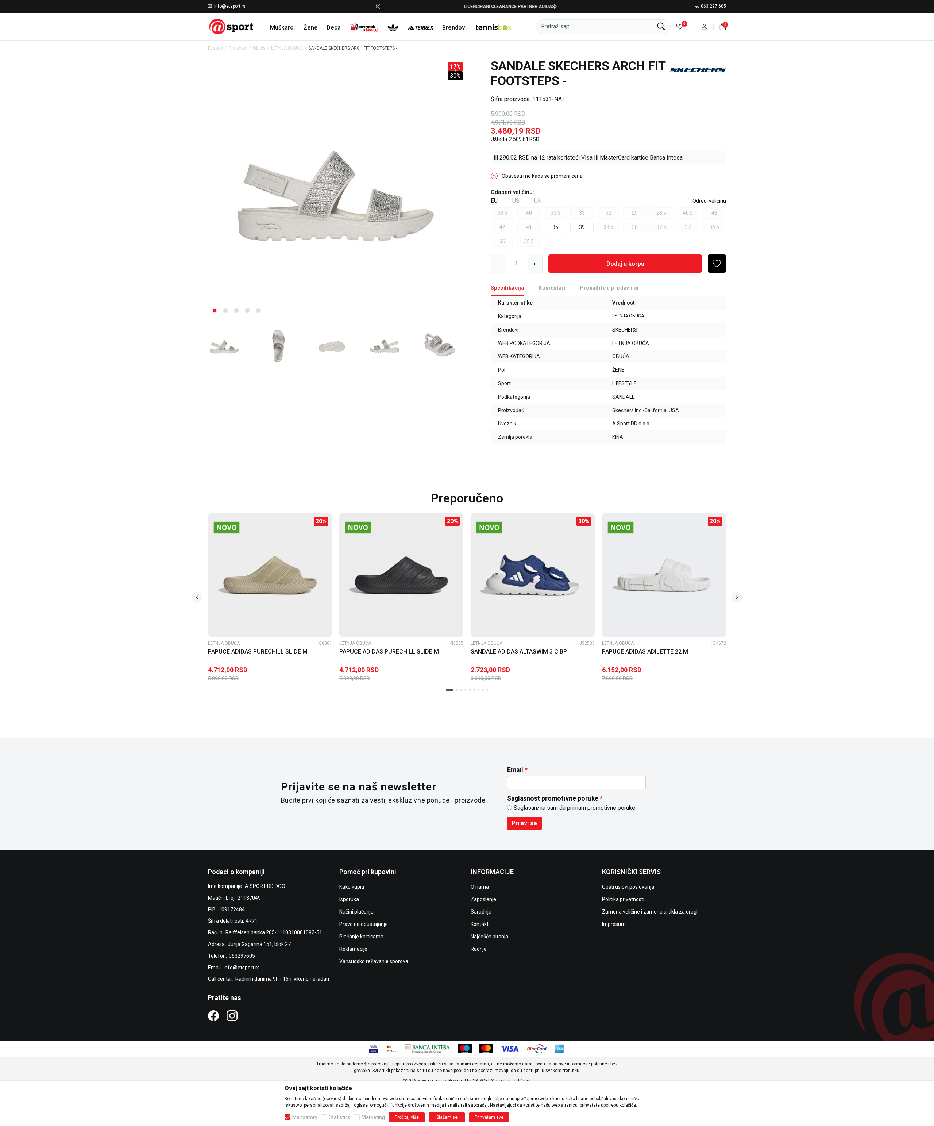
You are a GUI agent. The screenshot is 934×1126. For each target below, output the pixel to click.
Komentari (552, 288)
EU (494, 200)
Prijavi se (524, 823)
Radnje (479, 949)
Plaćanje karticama (361, 936)
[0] (679, 26)
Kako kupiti (351, 887)
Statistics (339, 1117)
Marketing (373, 1117)
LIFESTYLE (624, 383)
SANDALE (623, 397)
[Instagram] (232, 1015)
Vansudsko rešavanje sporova (373, 961)
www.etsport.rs (432, 1080)
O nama (480, 887)
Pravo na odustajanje (363, 924)
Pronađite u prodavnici (609, 288)
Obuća (259, 48)
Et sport (215, 48)
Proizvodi (238, 48)
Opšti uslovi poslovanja (628, 887)
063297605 (242, 956)
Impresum (614, 924)
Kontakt (480, 924)
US (516, 200)
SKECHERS (624, 330)
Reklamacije (353, 949)
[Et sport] (231, 26)
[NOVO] (239, 528)
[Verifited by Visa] (373, 1048)
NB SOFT (481, 1080)
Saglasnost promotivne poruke (552, 798)
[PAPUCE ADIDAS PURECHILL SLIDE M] (270, 575)
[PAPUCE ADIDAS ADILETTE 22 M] (664, 575)
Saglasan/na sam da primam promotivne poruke (574, 807)
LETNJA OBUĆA (287, 48)
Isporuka (349, 899)
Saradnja (481, 912)
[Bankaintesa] (427, 1048)
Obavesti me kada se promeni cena (542, 176)
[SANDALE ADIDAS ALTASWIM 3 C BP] (533, 575)
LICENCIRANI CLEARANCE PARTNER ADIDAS (467, 6)
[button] (704, 26)
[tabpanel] (335, 188)
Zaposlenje (483, 899)
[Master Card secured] (391, 1048)
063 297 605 (713, 6)
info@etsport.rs (230, 6)
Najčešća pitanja (489, 936)
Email (515, 769)
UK (537, 200)
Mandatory (304, 1117)
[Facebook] (213, 1015)
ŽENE (618, 370)
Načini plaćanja (356, 912)
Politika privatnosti (623, 899)
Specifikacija (507, 288)
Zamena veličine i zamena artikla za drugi (650, 912)
